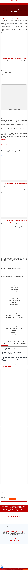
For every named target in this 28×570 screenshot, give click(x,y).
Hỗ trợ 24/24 (25, 569)
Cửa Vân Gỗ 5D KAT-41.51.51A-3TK (10, 424)
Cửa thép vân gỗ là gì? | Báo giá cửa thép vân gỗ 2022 (10, 348)
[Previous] (1, 519)
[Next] (26, 519)
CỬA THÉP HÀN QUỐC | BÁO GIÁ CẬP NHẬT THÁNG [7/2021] (10, 356)
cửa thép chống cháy (18, 23)
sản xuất (13, 226)
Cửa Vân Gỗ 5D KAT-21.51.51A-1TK (10, 482)
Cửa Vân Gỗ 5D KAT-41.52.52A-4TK (3, 424)
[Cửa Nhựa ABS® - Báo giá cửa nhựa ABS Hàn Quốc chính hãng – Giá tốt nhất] (14, 1)
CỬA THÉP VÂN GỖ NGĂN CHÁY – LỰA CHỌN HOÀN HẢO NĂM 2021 (11, 352)
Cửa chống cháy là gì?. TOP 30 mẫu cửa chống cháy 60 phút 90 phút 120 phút (13, 347)
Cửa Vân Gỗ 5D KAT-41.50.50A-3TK (17, 424)
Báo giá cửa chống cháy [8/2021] (7, 353)
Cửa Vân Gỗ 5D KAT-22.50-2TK (3, 482)
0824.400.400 (2, 569)
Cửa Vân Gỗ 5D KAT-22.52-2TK (24, 424)
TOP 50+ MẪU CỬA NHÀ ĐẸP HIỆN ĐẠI (7, 349)
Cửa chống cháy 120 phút (5, 150)
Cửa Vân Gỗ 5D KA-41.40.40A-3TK (24, 482)
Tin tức (14, 8)
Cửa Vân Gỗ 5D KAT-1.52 (17, 482)
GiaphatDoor (6, 23)
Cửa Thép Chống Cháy (18, 364)
